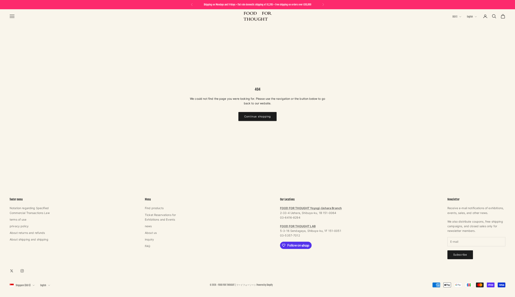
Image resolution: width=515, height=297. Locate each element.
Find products (154, 208)
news (148, 226)
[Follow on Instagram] (22, 271)
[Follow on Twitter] (12, 271)
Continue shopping (257, 116)
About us (151, 232)
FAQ (147, 246)
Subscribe (460, 254)
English (470, 16)
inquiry (149, 239)
